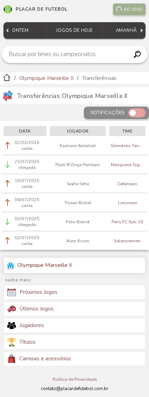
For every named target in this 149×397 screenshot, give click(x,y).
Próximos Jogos (38, 292)
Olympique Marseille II (46, 78)
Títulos (27, 342)
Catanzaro (127, 184)
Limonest (127, 203)
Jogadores (31, 325)
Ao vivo (133, 9)
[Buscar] (137, 54)
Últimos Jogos (36, 309)
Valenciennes (127, 241)
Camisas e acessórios (45, 358)
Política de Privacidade (75, 379)
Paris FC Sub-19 (127, 222)
